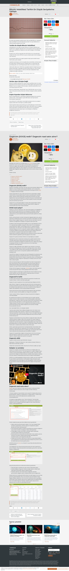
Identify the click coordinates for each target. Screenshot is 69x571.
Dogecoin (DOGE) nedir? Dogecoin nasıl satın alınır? (17, 126)
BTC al (51, 36)
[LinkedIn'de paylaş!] (22, 119)
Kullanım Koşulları (24, 552)
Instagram (45, 147)
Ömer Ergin (15, 13)
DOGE (11, 511)
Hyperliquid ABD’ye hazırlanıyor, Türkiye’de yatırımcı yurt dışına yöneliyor (51, 43)
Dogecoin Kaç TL (37, 557)
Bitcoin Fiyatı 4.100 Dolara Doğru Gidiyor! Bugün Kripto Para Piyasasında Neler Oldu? (35, 126)
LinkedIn (49, 147)
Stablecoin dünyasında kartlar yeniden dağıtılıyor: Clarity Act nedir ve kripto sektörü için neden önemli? (51, 53)
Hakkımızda (24, 549)
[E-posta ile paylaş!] (38, 119)
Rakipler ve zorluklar (15, 181)
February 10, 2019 (26, 79)
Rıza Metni (58, 553)
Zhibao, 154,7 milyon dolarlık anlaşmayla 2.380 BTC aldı (22, 73)
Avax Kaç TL (37, 558)
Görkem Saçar (12, 541)
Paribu (19, 443)
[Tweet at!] (13, 119)
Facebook (53, 147)
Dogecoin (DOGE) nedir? (16, 176)
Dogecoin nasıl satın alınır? (17, 183)
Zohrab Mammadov (30, 541)
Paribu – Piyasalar (37, 549)
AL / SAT (53, 2)
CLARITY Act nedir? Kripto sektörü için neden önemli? (50, 49)
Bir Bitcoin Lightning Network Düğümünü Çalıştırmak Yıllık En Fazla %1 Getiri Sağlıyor (17, 515)
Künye (23, 550)
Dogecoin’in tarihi (15, 179)
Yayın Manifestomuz (25, 551)
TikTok (57, 147)
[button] (58, 523)
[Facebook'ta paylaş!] (30, 119)
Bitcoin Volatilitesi (13, 122)
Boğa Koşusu (21, 122)
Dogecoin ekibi (14, 180)
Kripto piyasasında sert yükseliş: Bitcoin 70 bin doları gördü (51, 57)
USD (53, 33)
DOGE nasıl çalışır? (15, 177)
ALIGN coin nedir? (48, 46)
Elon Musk (30, 163)
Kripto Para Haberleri (38, 551)
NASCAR (27, 268)
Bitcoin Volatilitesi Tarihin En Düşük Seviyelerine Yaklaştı (34, 515)
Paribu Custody (37, 550)
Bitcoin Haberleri (12, 7)
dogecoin (16, 511)
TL (51, 33)
